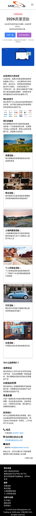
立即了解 (10, 35)
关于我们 (7, 500)
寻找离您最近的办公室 (13, 440)
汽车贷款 (9, 305)
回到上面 (29, 458)
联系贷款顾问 (24, 35)
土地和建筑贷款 (12, 230)
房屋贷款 (9, 155)
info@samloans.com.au (20, 447)
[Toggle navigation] (32, 4)
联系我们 (7, 506)
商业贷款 (9, 193)
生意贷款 (9, 343)
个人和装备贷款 (12, 268)
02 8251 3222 (18, 433)
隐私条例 (7, 503)
